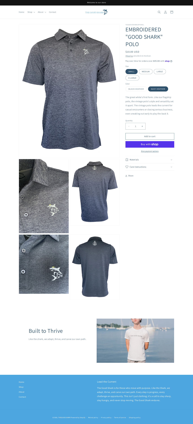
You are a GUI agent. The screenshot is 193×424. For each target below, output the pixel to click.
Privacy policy (106, 417)
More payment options (150, 151)
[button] (31, 12)
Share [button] (131, 175)
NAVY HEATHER (158, 89)
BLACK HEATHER (137, 90)
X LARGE (132, 78)
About (21, 392)
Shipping (129, 56)
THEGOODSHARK (64, 417)
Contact (22, 397)
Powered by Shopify (78, 417)
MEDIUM (146, 71)
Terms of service (120, 417)
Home (21, 382)
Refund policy (93, 417)
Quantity (129, 121)
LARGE (160, 71)
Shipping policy (135, 417)
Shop (21, 387)
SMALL (131, 71)
